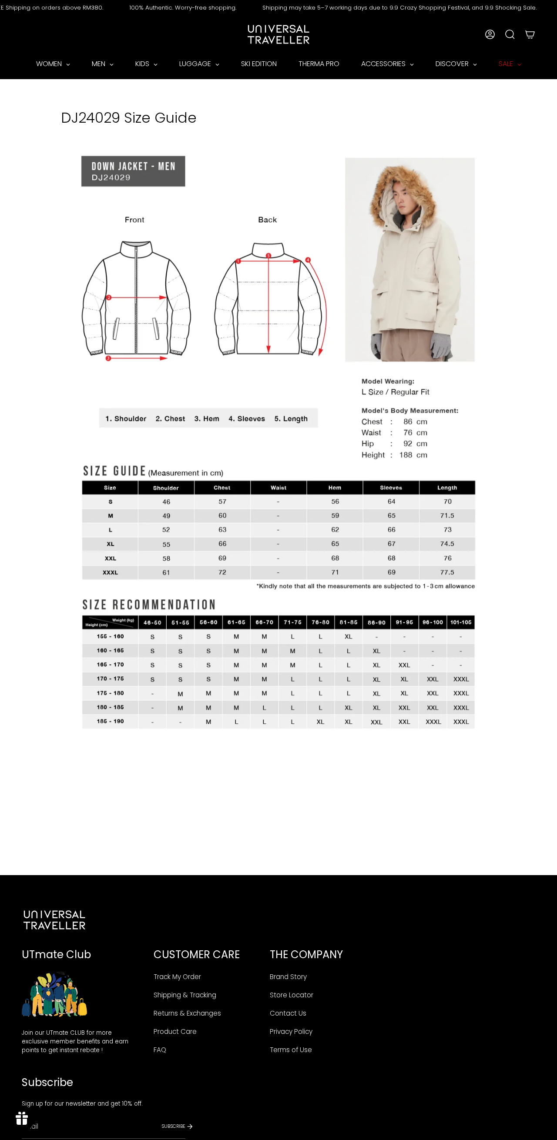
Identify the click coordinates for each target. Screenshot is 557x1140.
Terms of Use (291, 1049)
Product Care (175, 1031)
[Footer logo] (54, 920)
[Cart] (530, 34)
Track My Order (177, 976)
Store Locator (291, 995)
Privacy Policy (291, 1031)
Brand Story (288, 976)
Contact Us (288, 1013)
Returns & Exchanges (187, 1013)
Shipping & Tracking (185, 995)
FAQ (160, 1049)
